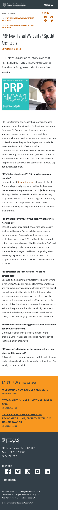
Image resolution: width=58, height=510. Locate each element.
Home (4, 13)
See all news (29, 383)
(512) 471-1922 (9, 456)
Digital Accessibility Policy (26, 495)
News (12, 13)
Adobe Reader (27, 498)
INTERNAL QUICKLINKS (9, 479)
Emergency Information (29, 492)
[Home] (14, 5)
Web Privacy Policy (9, 498)
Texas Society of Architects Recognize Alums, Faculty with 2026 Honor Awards (27, 418)
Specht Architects (26, 182)
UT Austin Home (8, 492)
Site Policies (6, 495)
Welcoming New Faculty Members (25, 390)
